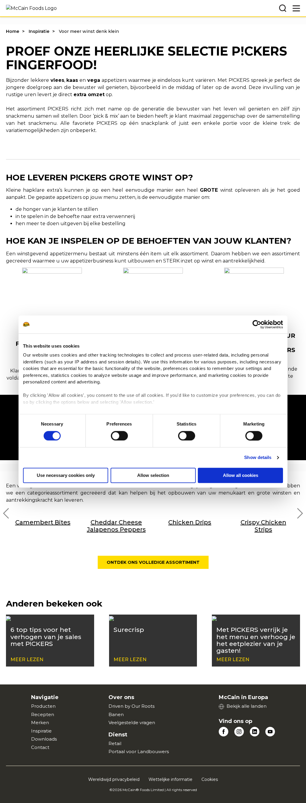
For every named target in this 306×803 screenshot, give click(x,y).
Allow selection (153, 475)
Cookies (209, 779)
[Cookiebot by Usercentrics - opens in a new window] (257, 324)
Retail (114, 743)
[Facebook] (223, 731)
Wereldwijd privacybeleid (114, 779)
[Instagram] (239, 731)
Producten (43, 706)
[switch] (119, 435)
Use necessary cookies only (66, 475)
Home (12, 31)
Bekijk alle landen (247, 706)
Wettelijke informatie (170, 779)
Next (300, 513)
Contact (40, 747)
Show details (257, 457)
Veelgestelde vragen (131, 722)
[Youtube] (270, 731)
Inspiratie (39, 31)
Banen (116, 714)
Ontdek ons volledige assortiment (153, 562)
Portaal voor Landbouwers (138, 751)
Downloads (44, 739)
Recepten (42, 714)
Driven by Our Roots (131, 706)
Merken (40, 722)
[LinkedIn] (254, 731)
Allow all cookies (240, 475)
